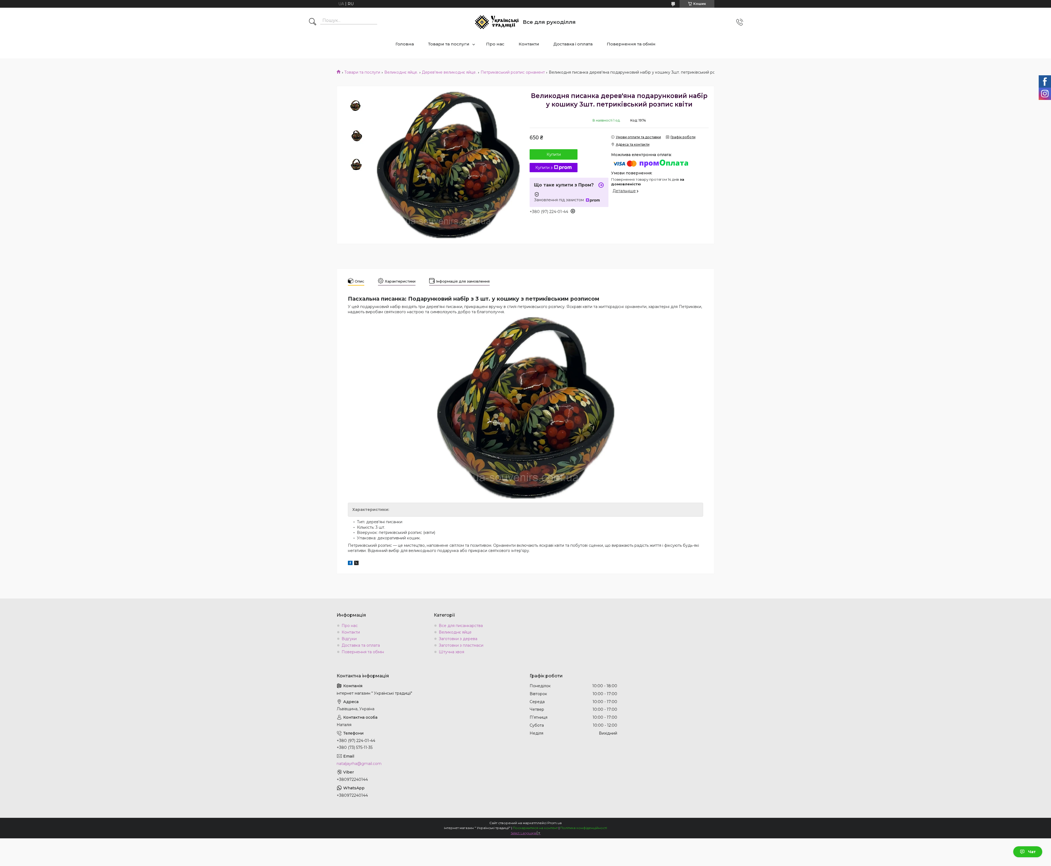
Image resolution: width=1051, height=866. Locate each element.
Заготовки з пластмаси (461, 645)
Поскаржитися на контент (535, 828)
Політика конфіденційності (583, 828)
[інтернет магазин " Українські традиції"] (497, 22)
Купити (554, 154)
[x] (356, 563)
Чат (1032, 851)
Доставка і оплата (573, 44)
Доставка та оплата (361, 645)
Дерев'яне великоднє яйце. (449, 72)
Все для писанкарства (461, 625)
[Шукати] (313, 22)
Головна (404, 44)
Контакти (529, 44)
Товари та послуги (448, 44)
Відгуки (349, 638)
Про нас (495, 44)
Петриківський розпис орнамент (513, 72)
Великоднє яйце (455, 632)
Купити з (544, 167)
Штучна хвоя (451, 651)
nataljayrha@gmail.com (359, 763)
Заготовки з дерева (458, 638)
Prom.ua (554, 823)
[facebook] (350, 563)
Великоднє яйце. (401, 72)
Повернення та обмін (631, 44)
